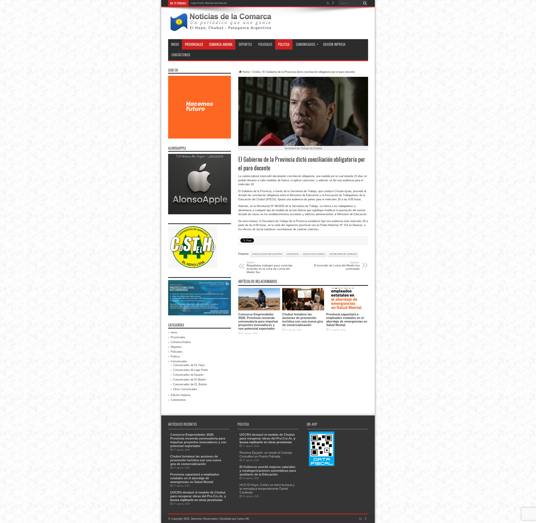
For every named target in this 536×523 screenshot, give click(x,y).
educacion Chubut (314, 254)
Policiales (265, 44)
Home (246, 71)
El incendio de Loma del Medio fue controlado (337, 265)
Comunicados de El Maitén (189, 379)
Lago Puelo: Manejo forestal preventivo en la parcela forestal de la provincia (234, 3)
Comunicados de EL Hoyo (189, 365)
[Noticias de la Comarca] (220, 29)
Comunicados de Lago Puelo (190, 369)
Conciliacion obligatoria (267, 254)
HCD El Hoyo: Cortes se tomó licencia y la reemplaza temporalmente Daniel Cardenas (267, 488)
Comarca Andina (220, 44)
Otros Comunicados (185, 389)
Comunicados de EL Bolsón (190, 384)
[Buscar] (365, 3)
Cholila (256, 71)
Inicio (175, 44)
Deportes (245, 44)
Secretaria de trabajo (343, 254)
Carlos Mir (243, 518)
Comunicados (305, 44)
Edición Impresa (334, 44)
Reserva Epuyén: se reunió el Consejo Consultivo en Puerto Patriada (266, 454)
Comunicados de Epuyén (188, 374)
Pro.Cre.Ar (215, 496)
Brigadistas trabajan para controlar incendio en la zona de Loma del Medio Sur (269, 267)
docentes (293, 254)
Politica (284, 44)
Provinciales (194, 44)
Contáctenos (180, 54)
